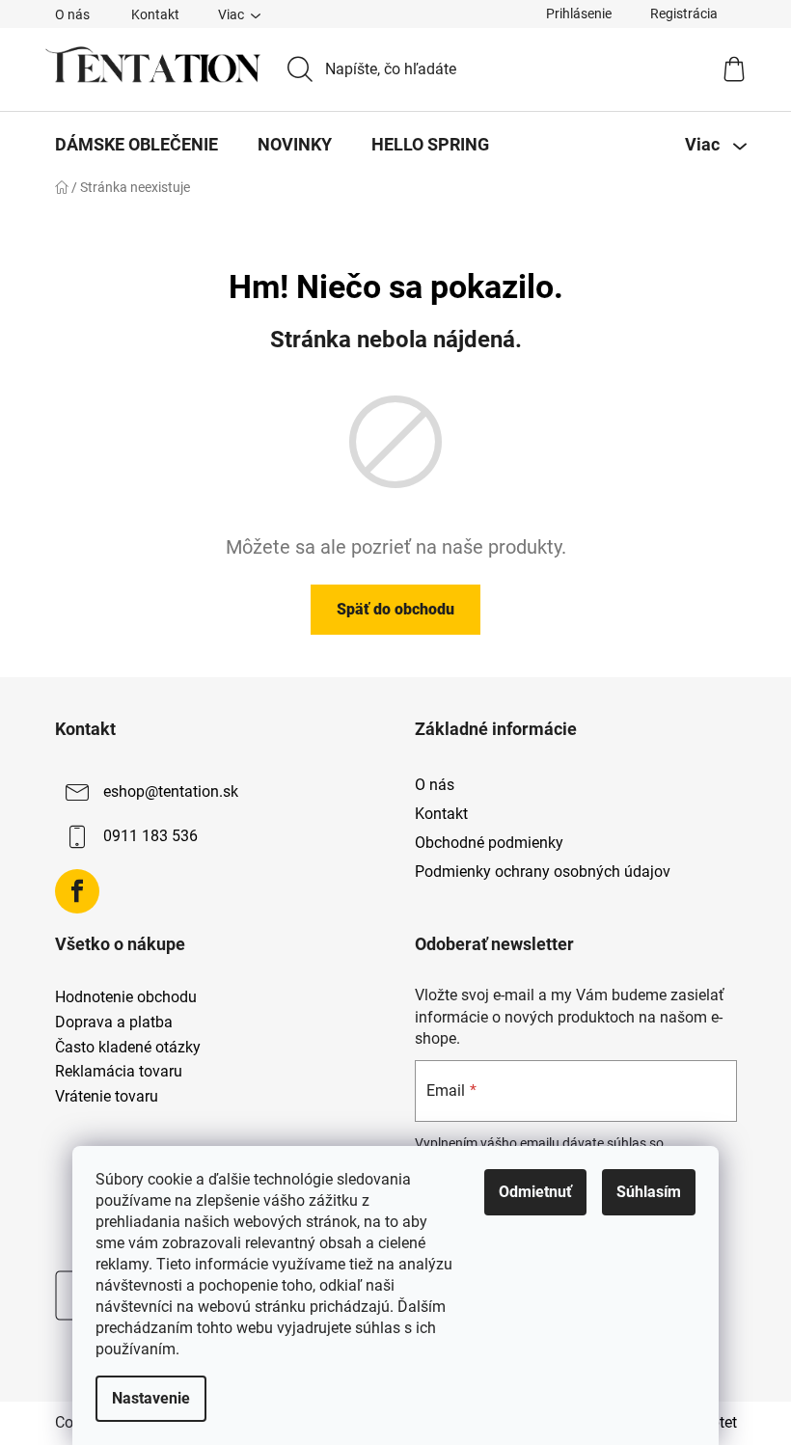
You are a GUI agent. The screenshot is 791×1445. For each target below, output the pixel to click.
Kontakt (155, 14)
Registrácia (684, 13)
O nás (72, 14)
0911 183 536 (150, 836)
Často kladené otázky (128, 1047)
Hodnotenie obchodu (126, 997)
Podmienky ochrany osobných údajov (542, 871)
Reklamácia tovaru (118, 1071)
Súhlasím (648, 1192)
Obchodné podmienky (489, 842)
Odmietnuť (535, 1192)
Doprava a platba (114, 1022)
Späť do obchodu (395, 609)
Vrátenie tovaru (106, 1096)
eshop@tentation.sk (170, 791)
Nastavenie (151, 1398)
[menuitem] (136, 144)
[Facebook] (77, 891)
